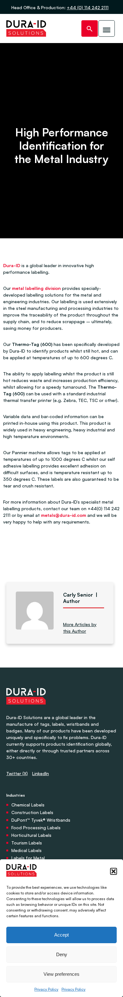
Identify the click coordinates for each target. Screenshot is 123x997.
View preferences (61, 974)
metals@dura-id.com (63, 515)
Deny (61, 954)
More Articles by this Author (80, 628)
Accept (61, 934)
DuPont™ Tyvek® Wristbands (40, 820)
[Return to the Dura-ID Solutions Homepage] (26, 710)
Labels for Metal (28, 858)
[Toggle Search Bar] (89, 28)
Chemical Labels (27, 804)
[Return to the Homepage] (26, 28)
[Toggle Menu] (106, 28)
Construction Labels (32, 812)
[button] (113, 871)
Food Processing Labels (36, 827)
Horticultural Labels (31, 835)
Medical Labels (26, 850)
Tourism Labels (26, 842)
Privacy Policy (46, 989)
